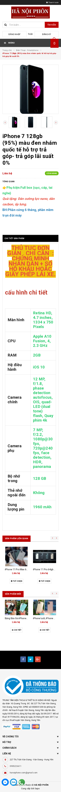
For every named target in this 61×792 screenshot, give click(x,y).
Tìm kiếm (51, 25)
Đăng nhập (14, 34)
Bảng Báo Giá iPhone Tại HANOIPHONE (25, 618)
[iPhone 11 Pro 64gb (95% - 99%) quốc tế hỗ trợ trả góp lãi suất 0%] (44, 556)
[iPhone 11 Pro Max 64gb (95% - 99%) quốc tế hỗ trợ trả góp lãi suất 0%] (16, 556)
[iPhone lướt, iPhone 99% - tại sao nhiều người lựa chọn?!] (44, 607)
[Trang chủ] (30, 12)
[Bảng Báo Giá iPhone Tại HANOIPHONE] (16, 607)
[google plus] (38, 659)
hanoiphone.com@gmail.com (23, 773)
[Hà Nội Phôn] (30, 686)
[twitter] (30, 659)
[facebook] (23, 659)
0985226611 (16, 766)
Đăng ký (46, 34)
